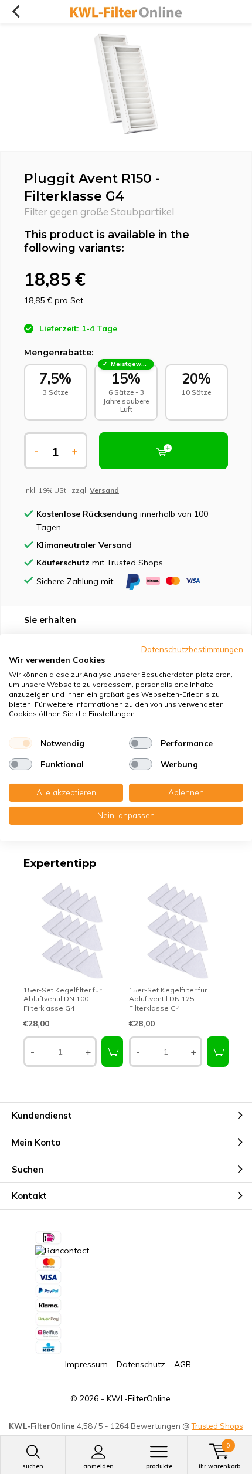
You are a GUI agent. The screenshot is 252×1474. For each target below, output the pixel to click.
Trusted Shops (217, 1426)
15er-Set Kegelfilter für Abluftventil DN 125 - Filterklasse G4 (168, 998)
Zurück (15, 11)
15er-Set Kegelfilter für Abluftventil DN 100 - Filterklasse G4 (62, 998)
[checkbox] (20, 743)
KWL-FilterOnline (139, 1398)
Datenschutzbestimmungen (192, 648)
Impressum (86, 1364)
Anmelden (98, 1466)
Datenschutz (141, 1364)
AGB (182, 1364)
